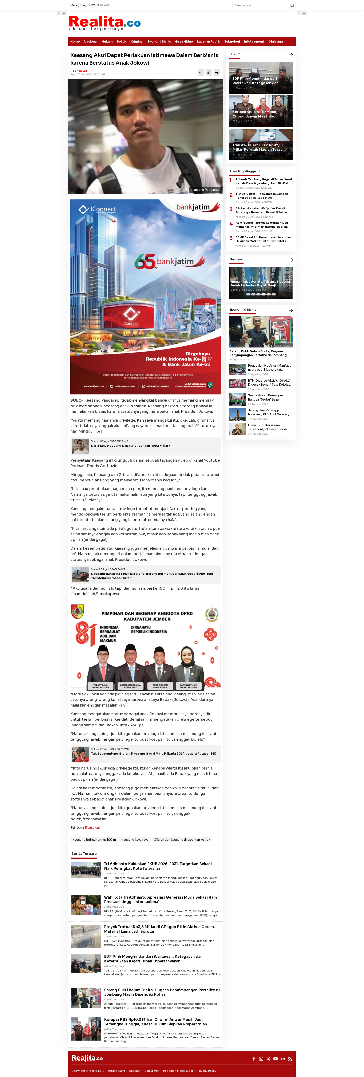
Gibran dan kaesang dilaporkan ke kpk (182, 840)
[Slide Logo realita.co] (104, 23)
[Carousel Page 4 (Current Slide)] (263, 294)
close (62, 13)
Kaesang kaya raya (135, 840)
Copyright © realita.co (86, 1071)
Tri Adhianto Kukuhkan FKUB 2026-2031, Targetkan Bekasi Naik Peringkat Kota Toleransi (158, 866)
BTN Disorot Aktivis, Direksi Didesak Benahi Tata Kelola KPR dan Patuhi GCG (269, 382)
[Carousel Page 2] (253, 294)
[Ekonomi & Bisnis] (291, 310)
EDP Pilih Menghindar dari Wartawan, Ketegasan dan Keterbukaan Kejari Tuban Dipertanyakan (153, 958)
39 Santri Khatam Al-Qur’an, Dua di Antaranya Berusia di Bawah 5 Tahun (261, 210)
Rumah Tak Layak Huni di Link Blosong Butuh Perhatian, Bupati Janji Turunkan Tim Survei (260, 283)
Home (75, 41)
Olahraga (275, 41)
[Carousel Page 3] (258, 294)
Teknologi (232, 41)
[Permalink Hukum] (291, 55)
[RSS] (290, 1058)
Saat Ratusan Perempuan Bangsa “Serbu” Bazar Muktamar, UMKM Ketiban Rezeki (267, 397)
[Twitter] (268, 1058)
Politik (122, 41)
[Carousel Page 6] (274, 294)
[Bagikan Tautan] (201, 72)
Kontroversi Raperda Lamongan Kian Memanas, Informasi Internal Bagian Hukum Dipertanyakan (262, 224)
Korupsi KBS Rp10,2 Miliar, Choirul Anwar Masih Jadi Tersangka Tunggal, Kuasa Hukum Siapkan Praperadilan (155, 1021)
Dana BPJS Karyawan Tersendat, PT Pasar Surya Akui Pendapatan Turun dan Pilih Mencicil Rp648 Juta (268, 427)
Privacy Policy (206, 1071)
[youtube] (275, 1058)
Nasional (91, 41)
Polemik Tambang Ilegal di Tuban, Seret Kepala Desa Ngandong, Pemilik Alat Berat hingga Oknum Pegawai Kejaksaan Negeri (264, 181)
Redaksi (92, 827)
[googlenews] (282, 1058)
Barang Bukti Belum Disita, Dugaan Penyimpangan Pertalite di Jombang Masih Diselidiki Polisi (162, 992)
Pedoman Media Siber (178, 1071)
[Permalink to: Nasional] (291, 260)
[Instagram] (261, 1058)
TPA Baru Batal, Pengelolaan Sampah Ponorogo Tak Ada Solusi (262, 195)
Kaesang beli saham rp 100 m (94, 840)
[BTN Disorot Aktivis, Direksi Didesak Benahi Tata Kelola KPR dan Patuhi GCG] (237, 383)
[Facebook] (254, 1058)
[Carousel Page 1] (248, 294)
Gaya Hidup (184, 41)
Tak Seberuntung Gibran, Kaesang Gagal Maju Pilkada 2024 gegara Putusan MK (153, 753)
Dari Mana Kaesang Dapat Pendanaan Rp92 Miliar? (130, 446)
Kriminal (137, 41)
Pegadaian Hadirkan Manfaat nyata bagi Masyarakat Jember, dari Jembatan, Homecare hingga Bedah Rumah (269, 368)
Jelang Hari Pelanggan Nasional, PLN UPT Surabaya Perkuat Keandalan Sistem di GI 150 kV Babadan (269, 412)
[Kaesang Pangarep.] (145, 136)
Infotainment (254, 41)
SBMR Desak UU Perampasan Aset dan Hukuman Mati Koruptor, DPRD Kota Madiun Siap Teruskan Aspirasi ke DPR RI (263, 239)
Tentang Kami (115, 1071)
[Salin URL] (209, 72)
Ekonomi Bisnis (159, 41)
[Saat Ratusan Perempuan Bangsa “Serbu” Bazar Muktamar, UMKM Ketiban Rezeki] (237, 399)
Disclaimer (151, 1071)
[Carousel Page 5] (268, 294)
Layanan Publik (208, 41)
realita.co (78, 71)
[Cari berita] (292, 5)
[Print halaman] (217, 72)
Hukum (107, 41)
